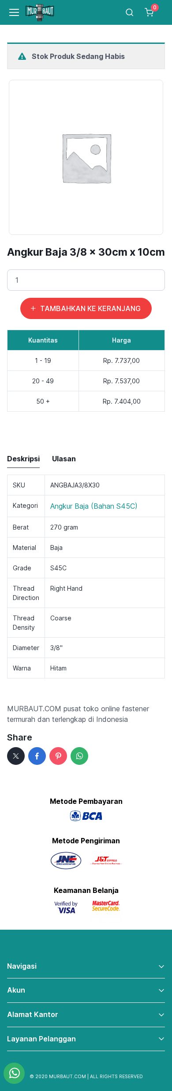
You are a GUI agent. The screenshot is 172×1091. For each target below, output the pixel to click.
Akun (16, 990)
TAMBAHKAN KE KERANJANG (90, 308)
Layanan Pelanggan (41, 1038)
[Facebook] (37, 756)
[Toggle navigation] (10, 12)
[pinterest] (58, 756)
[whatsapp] (79, 756)
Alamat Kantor (32, 1014)
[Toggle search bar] (129, 12)
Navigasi (22, 966)
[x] (16, 756)
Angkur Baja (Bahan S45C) (94, 506)
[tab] (23, 459)
